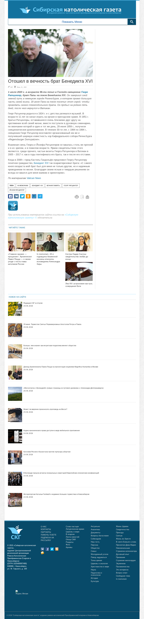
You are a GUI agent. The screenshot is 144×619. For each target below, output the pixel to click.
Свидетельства (122, 529)
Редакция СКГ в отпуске (33, 303)
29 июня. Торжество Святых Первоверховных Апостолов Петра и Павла (52, 324)
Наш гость (95, 542)
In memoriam (121, 579)
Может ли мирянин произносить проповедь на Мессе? (45, 409)
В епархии (70, 534)
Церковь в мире (72, 532)
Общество (95, 548)
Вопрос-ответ (121, 573)
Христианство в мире (100, 567)
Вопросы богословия (100, 536)
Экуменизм (120, 563)
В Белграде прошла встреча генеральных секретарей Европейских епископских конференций (61, 473)
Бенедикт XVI (41, 163)
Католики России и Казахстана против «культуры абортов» (47, 452)
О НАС (44, 527)
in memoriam (22, 185)
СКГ (11, 87)
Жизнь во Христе (123, 539)
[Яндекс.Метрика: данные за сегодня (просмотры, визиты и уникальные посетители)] (22, 592)
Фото (68, 545)
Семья (93, 551)
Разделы (69, 542)
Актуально (95, 526)
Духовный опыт (122, 554)
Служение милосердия (126, 560)
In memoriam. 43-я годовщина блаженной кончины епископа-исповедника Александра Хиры (48, 259)
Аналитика (95, 529)
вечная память (53, 185)
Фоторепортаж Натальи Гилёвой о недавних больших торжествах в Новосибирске (56, 494)
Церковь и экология (99, 563)
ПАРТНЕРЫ (46, 532)
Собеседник (96, 539)
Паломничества (122, 567)
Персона (94, 545)
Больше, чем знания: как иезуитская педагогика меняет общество (49, 346)
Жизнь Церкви (122, 526)
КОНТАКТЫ (46, 529)
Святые (119, 536)
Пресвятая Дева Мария (126, 545)
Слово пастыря (72, 526)
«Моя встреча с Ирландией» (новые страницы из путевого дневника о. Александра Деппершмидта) (63, 388)
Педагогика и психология (96, 574)
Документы (95, 533)
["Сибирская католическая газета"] (72, 10)
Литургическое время (75, 529)
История (94, 578)
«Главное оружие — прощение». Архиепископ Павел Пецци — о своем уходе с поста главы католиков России (20, 259)
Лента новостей (72, 537)
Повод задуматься (99, 557)
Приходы (120, 533)
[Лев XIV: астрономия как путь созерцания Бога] (79, 273)
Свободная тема (123, 576)
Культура (95, 581)
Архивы (69, 547)
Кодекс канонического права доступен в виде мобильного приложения (51, 431)
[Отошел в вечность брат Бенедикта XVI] (50, 53)
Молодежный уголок (99, 554)
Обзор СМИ (71, 539)
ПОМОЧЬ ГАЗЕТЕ (48, 535)
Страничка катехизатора (126, 551)
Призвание (120, 557)
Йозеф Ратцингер (17, 190)
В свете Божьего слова (126, 542)
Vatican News (34, 178)
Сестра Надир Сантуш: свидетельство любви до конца (76, 256)
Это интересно (122, 570)
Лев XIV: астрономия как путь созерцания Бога (78, 284)
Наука (93, 570)
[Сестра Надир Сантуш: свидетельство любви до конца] (79, 243)
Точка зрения (96, 560)
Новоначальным (123, 548)
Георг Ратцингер (71, 185)
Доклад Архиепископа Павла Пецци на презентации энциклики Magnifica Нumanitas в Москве (60, 367)
